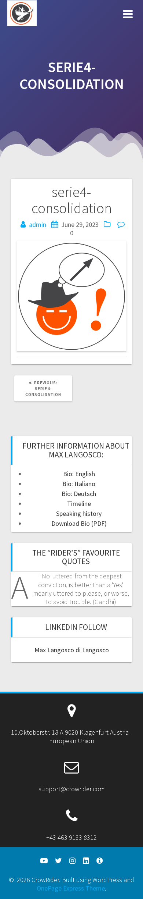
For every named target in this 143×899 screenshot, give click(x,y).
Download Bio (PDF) (79, 523)
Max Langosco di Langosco (71, 650)
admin (37, 224)
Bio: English (79, 474)
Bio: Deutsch (79, 493)
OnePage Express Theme (71, 888)
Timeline (79, 503)
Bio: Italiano (78, 483)
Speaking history (79, 513)
